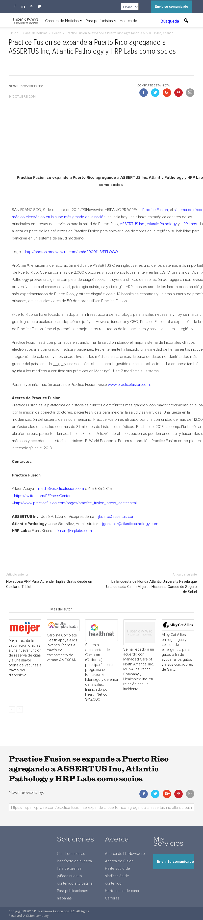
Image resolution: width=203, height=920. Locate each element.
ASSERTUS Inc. (132, 224)
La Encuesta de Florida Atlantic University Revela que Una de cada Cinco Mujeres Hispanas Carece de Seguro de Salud (151, 586)
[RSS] (31, 6)
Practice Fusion (155, 210)
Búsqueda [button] (170, 21)
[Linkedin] (23, 6)
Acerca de (128, 21)
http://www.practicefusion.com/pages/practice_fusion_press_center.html (75, 503)
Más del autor (61, 609)
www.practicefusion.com (129, 385)
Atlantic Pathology (162, 224)
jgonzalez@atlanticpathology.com (130, 524)
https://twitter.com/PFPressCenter (42, 496)
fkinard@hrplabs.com (74, 531)
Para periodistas (99, 21)
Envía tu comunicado (175, 862)
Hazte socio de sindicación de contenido (117, 876)
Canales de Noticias (62, 21)
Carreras (112, 898)
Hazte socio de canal (122, 891)
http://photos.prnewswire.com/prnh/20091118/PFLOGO (71, 252)
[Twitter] (39, 6)
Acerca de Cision (119, 861)
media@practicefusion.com (61, 489)
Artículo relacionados (28, 609)
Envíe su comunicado (171, 6)
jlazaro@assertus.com (116, 517)
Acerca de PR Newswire (125, 854)
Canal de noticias (71, 854)
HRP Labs (189, 224)
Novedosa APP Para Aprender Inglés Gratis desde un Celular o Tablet (49, 584)
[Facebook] (15, 6)
